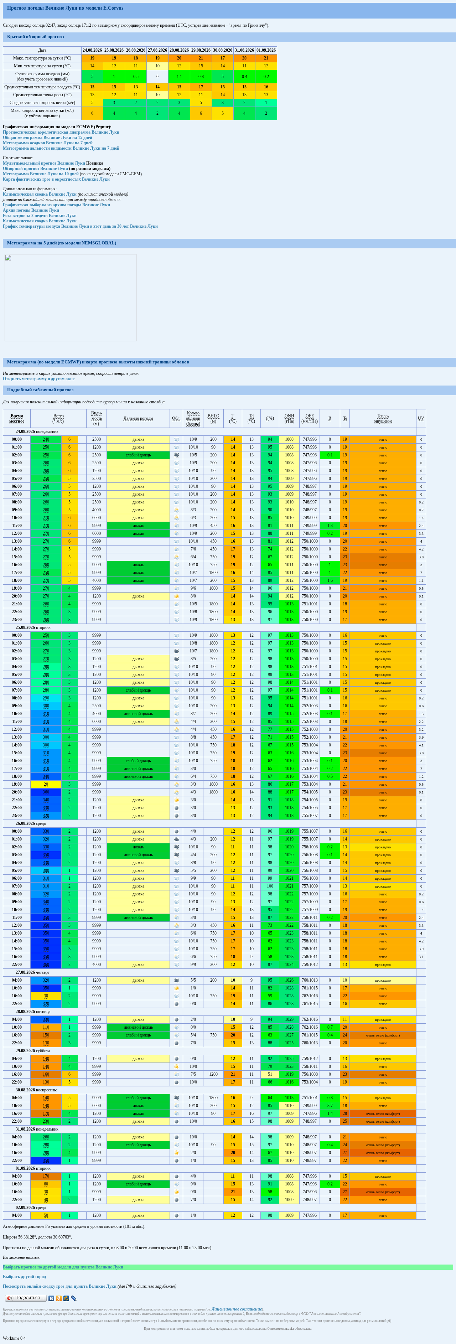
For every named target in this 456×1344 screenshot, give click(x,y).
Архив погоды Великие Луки (31, 210)
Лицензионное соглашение (237, 1309)
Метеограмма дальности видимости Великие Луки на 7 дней (61, 148)
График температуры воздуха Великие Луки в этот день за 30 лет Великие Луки (80, 226)
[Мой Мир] (66, 1298)
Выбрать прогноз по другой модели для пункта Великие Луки (63, 1267)
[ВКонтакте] (51, 1298)
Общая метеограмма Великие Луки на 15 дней (47, 137)
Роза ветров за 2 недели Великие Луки (40, 215)
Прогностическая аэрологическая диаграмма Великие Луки (61, 132)
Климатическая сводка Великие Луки (40, 194)
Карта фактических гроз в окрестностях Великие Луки (56, 179)
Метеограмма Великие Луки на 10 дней (41, 173)
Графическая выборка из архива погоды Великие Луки (56, 204)
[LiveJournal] (74, 1298)
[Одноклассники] (59, 1298)
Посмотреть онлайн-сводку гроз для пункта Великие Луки (59, 1286)
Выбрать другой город (24, 1276)
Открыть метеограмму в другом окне (38, 378)
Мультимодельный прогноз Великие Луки (44, 163)
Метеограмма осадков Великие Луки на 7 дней (48, 142)
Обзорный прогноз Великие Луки (35, 168)
